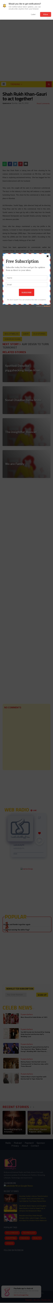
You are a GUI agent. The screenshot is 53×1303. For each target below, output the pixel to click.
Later (33, 14)
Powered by (44, 18)
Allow (45, 14)
